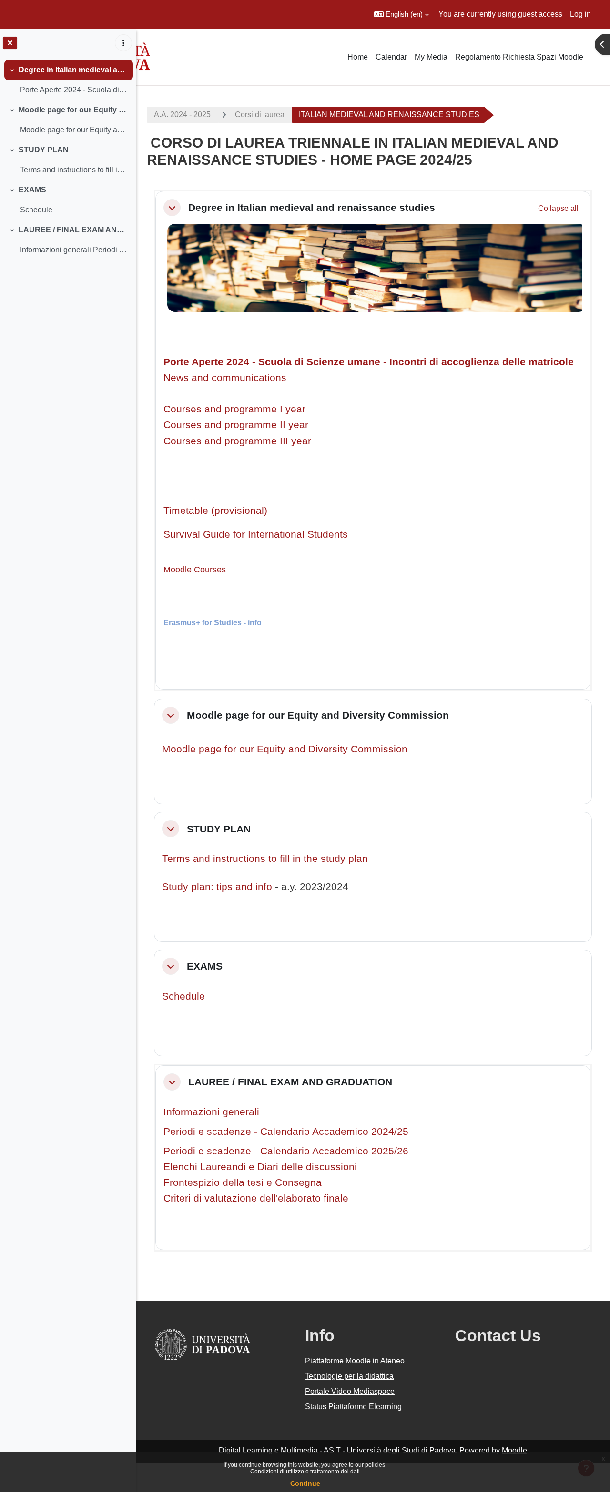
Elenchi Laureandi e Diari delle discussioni (260, 1166)
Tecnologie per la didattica (349, 1376)
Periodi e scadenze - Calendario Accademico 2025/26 (285, 1150)
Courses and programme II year (235, 424)
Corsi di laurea (260, 114)
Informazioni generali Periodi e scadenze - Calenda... (74, 250)
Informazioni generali (211, 1111)
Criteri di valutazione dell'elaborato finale (255, 1197)
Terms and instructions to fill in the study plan (265, 858)
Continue (305, 1483)
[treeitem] (67, 80)
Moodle (514, 1450)
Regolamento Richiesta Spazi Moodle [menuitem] (519, 57)
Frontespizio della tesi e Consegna (242, 1182)
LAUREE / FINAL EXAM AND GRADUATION (74, 230)
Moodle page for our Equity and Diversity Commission (74, 110)
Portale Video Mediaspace (350, 1391)
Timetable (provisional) (215, 510)
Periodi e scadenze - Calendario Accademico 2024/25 (285, 1131)
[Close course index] (10, 43)
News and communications (224, 377)
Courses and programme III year (237, 440)
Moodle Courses (194, 569)
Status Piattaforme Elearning (353, 1406)
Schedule (36, 210)
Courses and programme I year (234, 408)
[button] (401, 14)
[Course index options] (123, 42)
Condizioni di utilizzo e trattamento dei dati (305, 1471)
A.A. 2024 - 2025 (182, 114)
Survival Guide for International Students (255, 534)
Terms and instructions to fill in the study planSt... (74, 170)
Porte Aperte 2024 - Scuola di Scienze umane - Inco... (74, 90)
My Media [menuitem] (431, 57)
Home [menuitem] (357, 57)
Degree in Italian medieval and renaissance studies (74, 70)
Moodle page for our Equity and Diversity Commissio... (74, 130)
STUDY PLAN (44, 150)
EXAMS (32, 190)
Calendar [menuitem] (391, 57)
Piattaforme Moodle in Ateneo (355, 1361)
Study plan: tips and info (217, 886)
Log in (580, 14)
